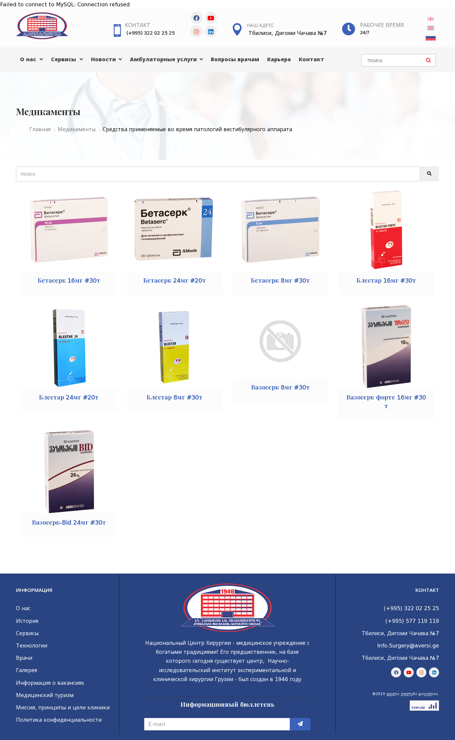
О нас (29, 59)
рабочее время (382, 25)
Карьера (279, 59)
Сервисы (64, 59)
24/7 (364, 32)
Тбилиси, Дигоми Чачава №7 (287, 33)
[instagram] (197, 31)
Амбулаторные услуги (164, 59)
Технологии (31, 645)
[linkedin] (211, 31)
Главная (40, 129)
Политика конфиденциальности (59, 720)
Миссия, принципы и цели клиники (63, 707)
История (27, 621)
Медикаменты (77, 129)
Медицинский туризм (45, 695)
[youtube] (211, 18)
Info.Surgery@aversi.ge (408, 645)
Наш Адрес (260, 25)
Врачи (24, 658)
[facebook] (197, 18)
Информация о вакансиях (50, 683)
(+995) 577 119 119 (412, 621)
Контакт (137, 25)
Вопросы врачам (235, 59)
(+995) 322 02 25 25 (151, 33)
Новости (104, 59)
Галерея (26, 670)
